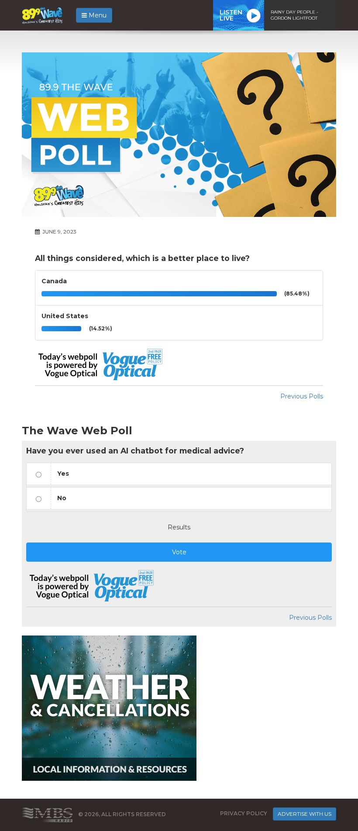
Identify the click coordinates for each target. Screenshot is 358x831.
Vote (179, 552)
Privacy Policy (243, 813)
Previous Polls (301, 396)
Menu (97, 15)
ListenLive (231, 15)
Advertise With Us (304, 813)
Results (179, 527)
